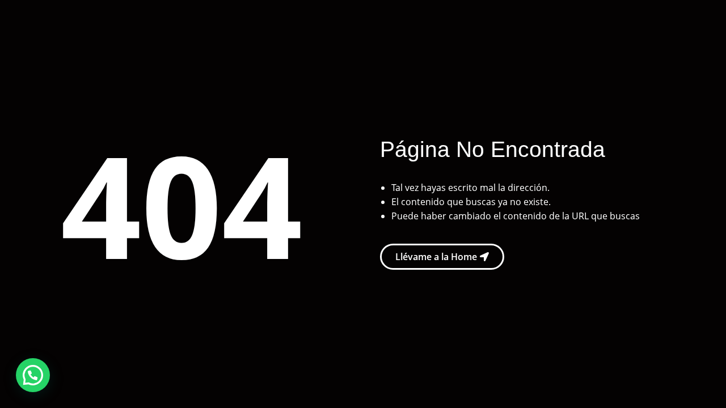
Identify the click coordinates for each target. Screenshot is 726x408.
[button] (33, 375)
